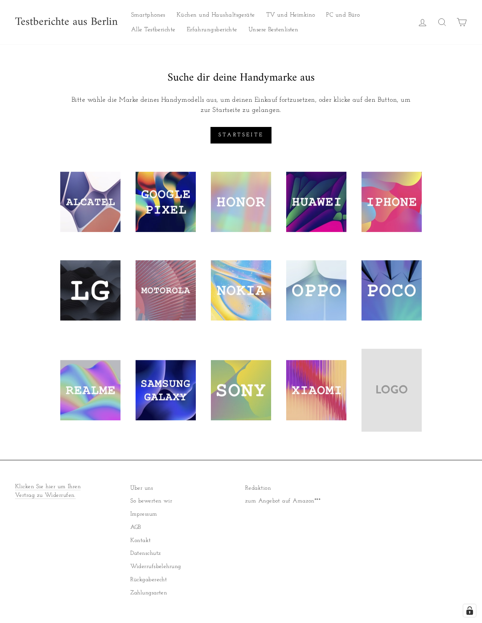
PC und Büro (343, 15)
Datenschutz (145, 553)
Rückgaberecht (148, 580)
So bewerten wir (151, 501)
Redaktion (258, 488)
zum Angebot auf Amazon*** (282, 501)
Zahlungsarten (148, 593)
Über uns (141, 488)
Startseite (241, 135)
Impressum (143, 514)
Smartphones (148, 15)
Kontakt (140, 541)
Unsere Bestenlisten (274, 30)
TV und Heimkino (290, 15)
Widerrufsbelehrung (155, 567)
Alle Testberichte (153, 30)
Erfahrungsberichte (212, 30)
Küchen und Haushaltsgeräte (216, 15)
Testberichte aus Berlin (66, 22)
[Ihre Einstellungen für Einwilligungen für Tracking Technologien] (469, 610)
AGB (135, 527)
